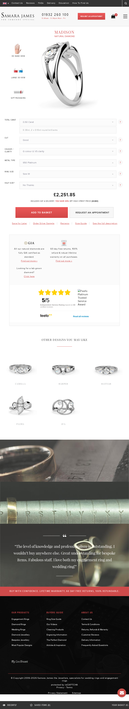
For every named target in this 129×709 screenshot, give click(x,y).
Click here (29, 276)
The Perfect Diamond (56, 640)
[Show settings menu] (97, 107)
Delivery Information (90, 640)
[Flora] (20, 391)
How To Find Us (80, 3)
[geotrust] (20, 661)
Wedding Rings (18, 629)
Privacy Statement (58, 693)
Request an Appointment (91, 16)
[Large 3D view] (18, 70)
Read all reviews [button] (81, 316)
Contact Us (17, 3)
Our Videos (52, 624)
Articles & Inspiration (56, 645)
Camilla (20, 383)
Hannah (106, 383)
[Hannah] (106, 350)
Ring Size (9, 172)
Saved (42, 705)
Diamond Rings (19, 624)
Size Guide (81, 223)
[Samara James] (17, 16)
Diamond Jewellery (21, 634)
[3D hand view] (18, 48)
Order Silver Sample (43, 223)
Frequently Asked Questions (94, 645)
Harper (63, 383)
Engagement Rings (20, 619)
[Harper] (63, 350)
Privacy (60, 687)
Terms (69, 687)
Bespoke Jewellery (20, 640)
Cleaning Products (55, 629)
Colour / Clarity (9, 150)
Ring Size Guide (54, 619)
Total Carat (10, 120)
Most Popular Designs (22, 645)
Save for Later (19, 223)
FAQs (41, 3)
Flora (20, 424)
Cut (6, 138)
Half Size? (10, 183)
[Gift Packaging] (18, 91)
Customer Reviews (90, 634)
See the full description (105, 223)
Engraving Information (57, 634)
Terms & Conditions (90, 624)
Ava (63, 424)
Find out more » (29, 261)
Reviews (30, 3)
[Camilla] (20, 350)
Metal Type (10, 160)
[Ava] (63, 391)
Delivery (51, 3)
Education (64, 3)
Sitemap (76, 693)
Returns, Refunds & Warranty (94, 629)
